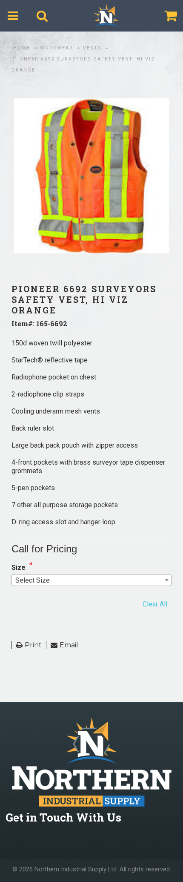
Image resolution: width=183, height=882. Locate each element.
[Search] (42, 15)
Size (18, 567)
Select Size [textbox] (32, 580)
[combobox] (91, 580)
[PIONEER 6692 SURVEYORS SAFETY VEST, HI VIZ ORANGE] (91, 103)
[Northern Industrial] (106, 15)
